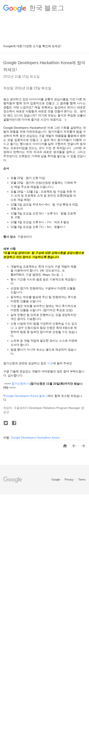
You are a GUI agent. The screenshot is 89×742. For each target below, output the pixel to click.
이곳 (50, 363)
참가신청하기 (20, 383)
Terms (82, 479)
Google (56, 479)
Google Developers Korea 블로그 (26, 395)
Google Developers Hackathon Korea (35, 437)
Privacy (70, 479)
